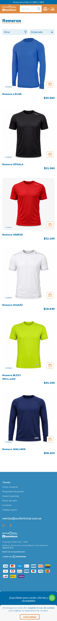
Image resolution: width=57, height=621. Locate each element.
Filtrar (7, 32)
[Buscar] (39, 8)
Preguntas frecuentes (13, 491)
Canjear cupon (9, 509)
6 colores (8, 227)
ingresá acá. (8, 547)
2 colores (8, 298)
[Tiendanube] (14, 557)
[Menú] (52, 9)
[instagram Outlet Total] (3, 525)
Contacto (7, 505)
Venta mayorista (10, 496)
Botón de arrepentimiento (13, 552)
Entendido (29, 616)
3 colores (8, 442)
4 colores (8, 157)
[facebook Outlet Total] (11, 525)
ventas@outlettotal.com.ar (22, 518)
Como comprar (10, 487)
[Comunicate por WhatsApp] (52, 597)
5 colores (8, 87)
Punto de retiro (9, 500)
